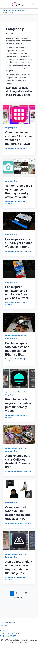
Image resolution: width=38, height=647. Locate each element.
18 (26, 593)
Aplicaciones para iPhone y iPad (16, 335)
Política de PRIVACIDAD (9, 633)
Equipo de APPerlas (7, 622)
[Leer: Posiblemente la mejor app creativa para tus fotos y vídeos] (19, 378)
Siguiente (19, 597)
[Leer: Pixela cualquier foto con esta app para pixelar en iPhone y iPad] (19, 322)
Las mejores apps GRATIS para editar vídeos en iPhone (18, 242)
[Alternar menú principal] (33, 4)
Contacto (3, 625)
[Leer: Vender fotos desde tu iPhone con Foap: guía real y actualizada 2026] (19, 167)
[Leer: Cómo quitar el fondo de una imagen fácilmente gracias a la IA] (19, 489)
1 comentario (27, 471)
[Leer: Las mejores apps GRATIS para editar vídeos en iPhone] (19, 221)
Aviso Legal (4, 630)
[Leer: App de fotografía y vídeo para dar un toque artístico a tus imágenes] (19, 541)
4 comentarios (27, 251)
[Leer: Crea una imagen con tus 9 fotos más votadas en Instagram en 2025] (19, 114)
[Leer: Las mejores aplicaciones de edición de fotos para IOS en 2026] (19, 269)
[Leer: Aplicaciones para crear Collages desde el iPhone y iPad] (19, 434)
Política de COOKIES (8, 636)
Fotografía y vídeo (11, 128)
